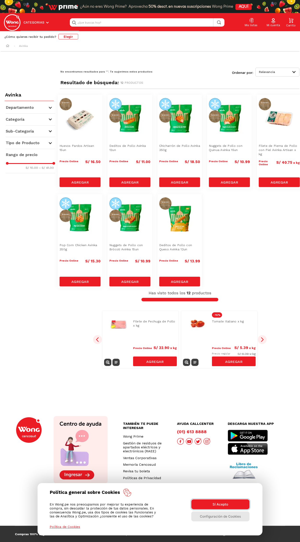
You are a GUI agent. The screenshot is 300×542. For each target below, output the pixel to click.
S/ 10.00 (32, 167)
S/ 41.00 (46, 167)
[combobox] (147, 22)
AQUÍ (243, 7)
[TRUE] (80, 182)
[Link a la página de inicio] (7, 46)
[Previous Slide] (97, 339)
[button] (273, 22)
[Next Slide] (262, 339)
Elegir (68, 36)
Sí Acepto (220, 504)
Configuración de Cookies (220, 516)
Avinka (23, 45)
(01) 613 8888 (192, 431)
